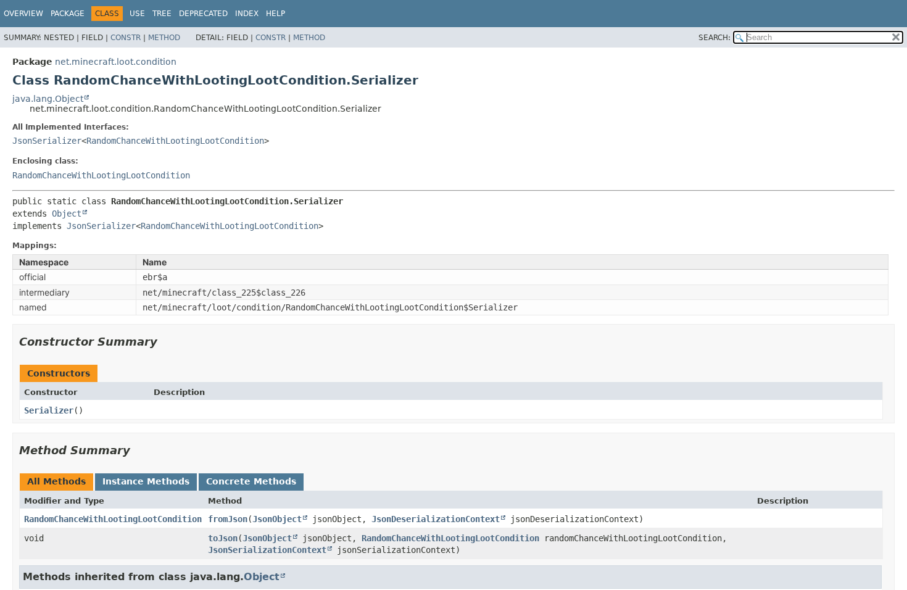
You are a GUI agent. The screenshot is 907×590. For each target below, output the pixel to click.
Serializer (48, 410)
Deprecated (203, 13)
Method (164, 37)
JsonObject (277, 519)
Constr (125, 37)
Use (137, 13)
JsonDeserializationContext (435, 519)
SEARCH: (714, 37)
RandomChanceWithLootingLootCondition (175, 141)
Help (275, 13)
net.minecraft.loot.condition (115, 62)
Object (66, 213)
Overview (23, 13)
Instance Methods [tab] (145, 481)
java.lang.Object (47, 99)
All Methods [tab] (56, 481)
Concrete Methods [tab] (251, 481)
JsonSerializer (46, 141)
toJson (223, 538)
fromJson (227, 519)
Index (247, 13)
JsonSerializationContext (267, 550)
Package (68, 13)
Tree (162, 13)
